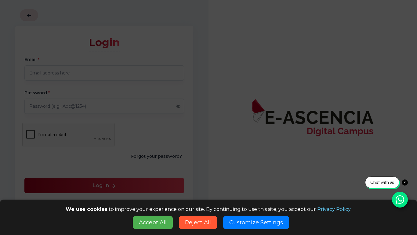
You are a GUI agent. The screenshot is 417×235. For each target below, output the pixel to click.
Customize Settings (256, 222)
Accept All (153, 222)
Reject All (198, 222)
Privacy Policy (333, 209)
